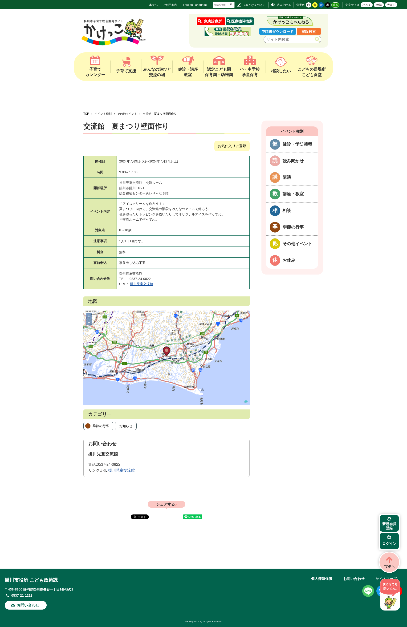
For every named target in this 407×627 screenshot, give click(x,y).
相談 (287, 210)
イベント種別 (103, 113)
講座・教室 (293, 193)
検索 (318, 39)
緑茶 (335, 5)
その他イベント (127, 113)
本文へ (153, 5)
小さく (366, 5)
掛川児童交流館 (141, 284)
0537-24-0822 (108, 464)
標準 (379, 5)
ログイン (389, 544)
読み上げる (284, 5)
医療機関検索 (241, 21)
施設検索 (309, 31)
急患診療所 (213, 21)
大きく (391, 5)
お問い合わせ (28, 605)
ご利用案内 (170, 5)
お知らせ (125, 426)
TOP (86, 113)
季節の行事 (101, 426)
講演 (287, 177)
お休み (289, 260)
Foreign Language (195, 5)
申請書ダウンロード (277, 31)
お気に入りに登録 (232, 146)
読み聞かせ (293, 160)
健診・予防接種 (297, 144)
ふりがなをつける (254, 5)
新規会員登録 (389, 526)
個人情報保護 (321, 578)
